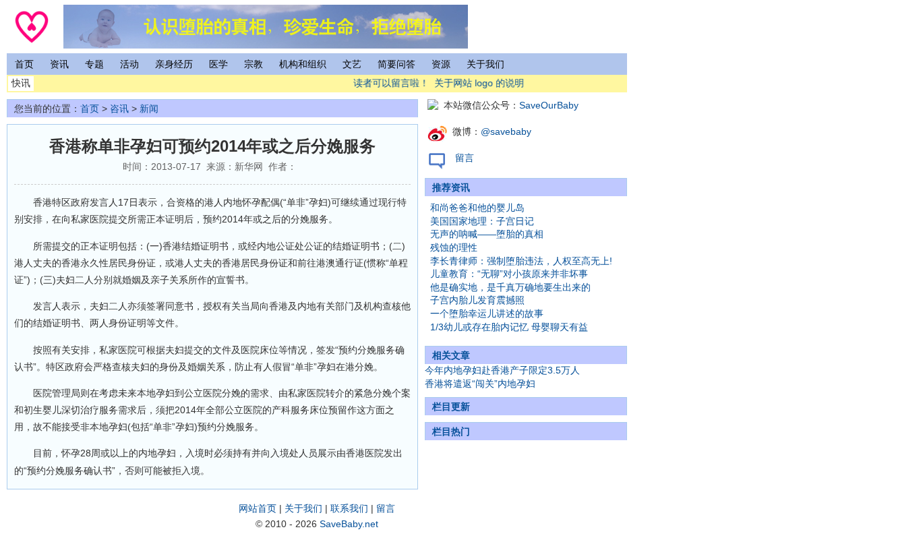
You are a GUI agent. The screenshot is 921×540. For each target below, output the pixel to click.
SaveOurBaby (548, 105)
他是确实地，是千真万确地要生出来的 (510, 287)
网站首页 (257, 508)
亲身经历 (174, 64)
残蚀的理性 (453, 247)
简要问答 (396, 64)
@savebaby (506, 131)
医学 (218, 64)
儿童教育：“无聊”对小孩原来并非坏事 (509, 273)
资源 (441, 64)
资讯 (59, 64)
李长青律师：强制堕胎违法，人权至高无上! (521, 261)
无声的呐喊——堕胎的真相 (486, 234)
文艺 (352, 64)
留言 (464, 157)
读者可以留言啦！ (387, 83)
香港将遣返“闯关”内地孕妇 (480, 383)
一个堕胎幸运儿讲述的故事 (486, 313)
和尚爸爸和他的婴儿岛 (477, 207)
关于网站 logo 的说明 (476, 83)
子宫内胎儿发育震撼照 (477, 300)
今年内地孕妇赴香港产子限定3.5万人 (502, 370)
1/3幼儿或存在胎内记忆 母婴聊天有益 (509, 327)
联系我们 (349, 508)
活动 (129, 64)
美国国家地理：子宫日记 (482, 221)
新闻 (149, 108)
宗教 (253, 64)
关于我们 (485, 64)
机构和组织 (302, 64)
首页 (24, 64)
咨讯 (119, 108)
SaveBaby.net (349, 523)
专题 (94, 64)
